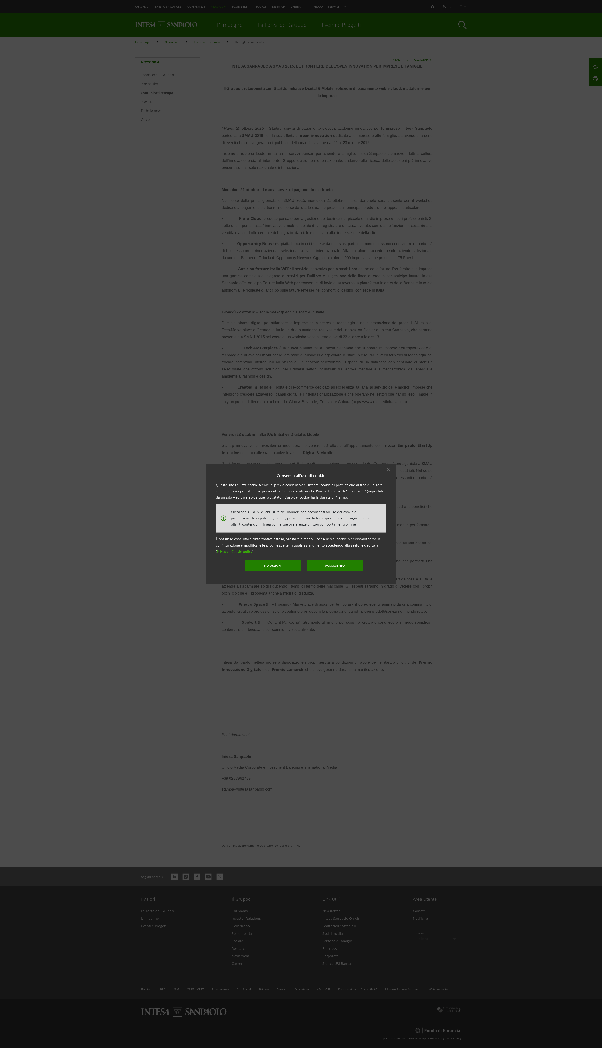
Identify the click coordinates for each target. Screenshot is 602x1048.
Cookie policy (242, 551)
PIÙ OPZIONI (272, 566)
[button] (388, 469)
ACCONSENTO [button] (335, 566)
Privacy (223, 551)
